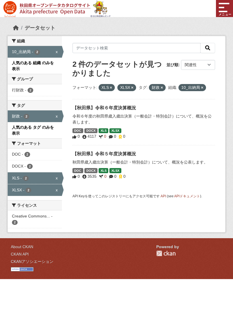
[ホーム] (16, 28)
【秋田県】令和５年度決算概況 (104, 153)
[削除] (111, 87)
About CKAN (22, 246)
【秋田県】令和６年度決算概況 (104, 107)
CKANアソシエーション (32, 261)
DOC (77, 130)
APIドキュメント (187, 196)
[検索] (207, 48)
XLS (104, 130)
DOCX (90, 130)
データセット (40, 28)
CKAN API (20, 254)
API (163, 196)
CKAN (166, 253)
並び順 (172, 64)
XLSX (115, 130)
